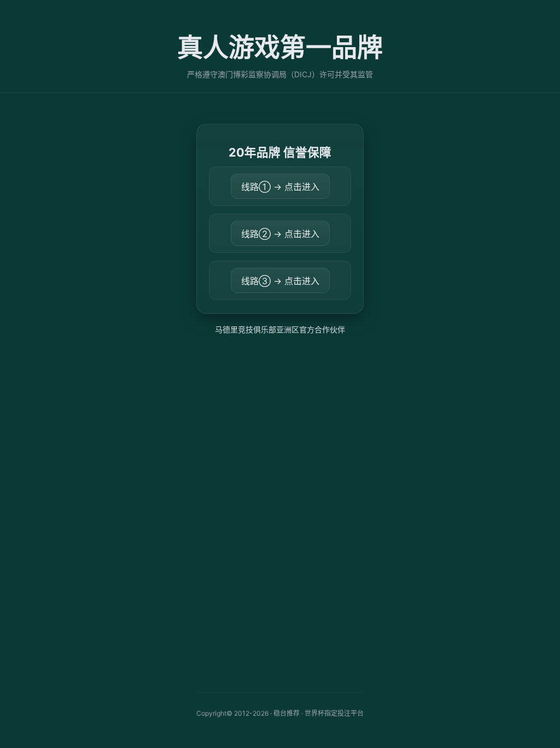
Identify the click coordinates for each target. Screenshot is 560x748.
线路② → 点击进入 (280, 233)
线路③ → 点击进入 (280, 280)
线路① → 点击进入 (280, 186)
